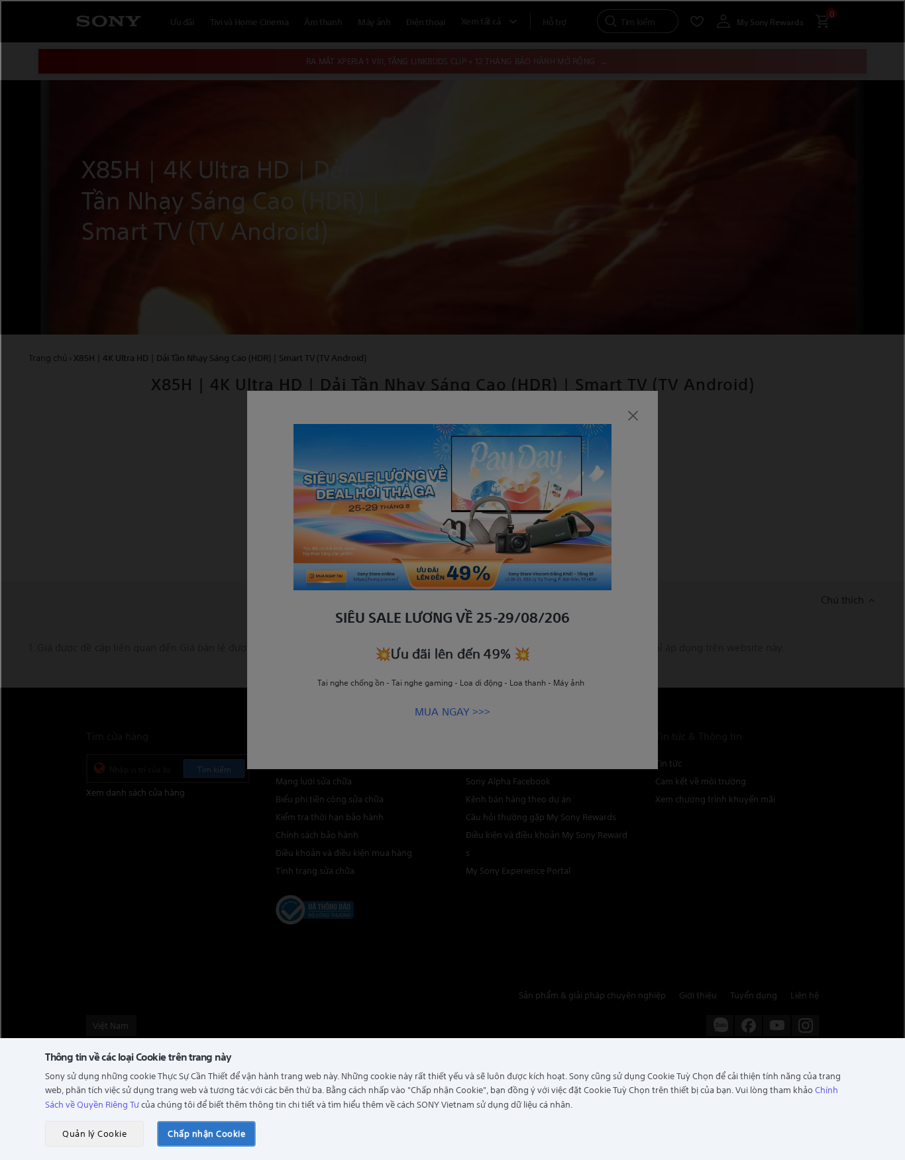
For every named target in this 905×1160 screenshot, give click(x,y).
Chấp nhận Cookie (206, 1133)
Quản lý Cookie (94, 1133)
